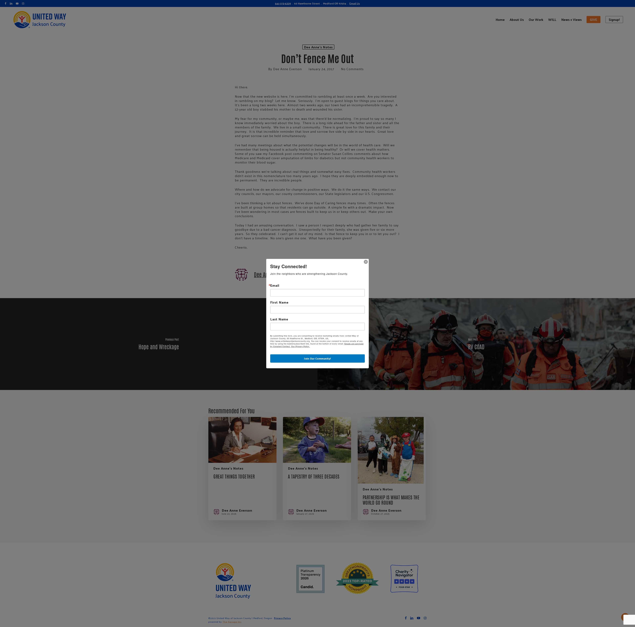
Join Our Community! (317, 358)
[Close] (366, 262)
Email (274, 285)
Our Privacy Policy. (300, 346)
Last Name (279, 319)
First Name (279, 302)
